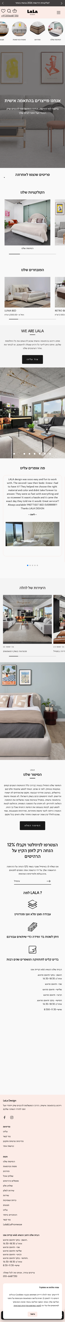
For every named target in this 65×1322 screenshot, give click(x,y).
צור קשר (7, 1136)
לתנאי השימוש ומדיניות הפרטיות (27, 1306)
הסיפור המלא (32, 825)
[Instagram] (11, 1117)
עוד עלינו (32, 359)
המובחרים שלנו (32, 270)
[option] (32, 106)
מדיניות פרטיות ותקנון (13, 1141)
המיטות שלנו (27, 248)
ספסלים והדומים (11, 1181)
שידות (6, 1195)
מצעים (6, 1205)
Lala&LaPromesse (12, 1224)
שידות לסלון (8, 1191)
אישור (32, 1314)
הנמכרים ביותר (10, 1215)
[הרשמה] (48, 881)
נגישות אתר (8, 1146)
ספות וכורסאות (10, 1166)
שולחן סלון (8, 1186)
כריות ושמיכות (9, 1200)
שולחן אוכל (8, 1176)
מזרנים (6, 1171)
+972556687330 (4, 16)
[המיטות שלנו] (27, 222)
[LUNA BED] (27, 292)
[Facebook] (4, 1117)
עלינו (5, 1131)
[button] (61, 3)
